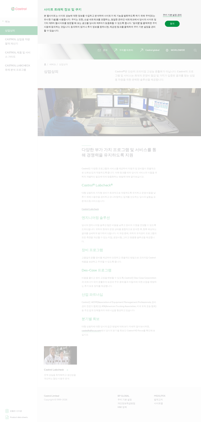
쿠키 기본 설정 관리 (172, 15)
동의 (172, 24)
